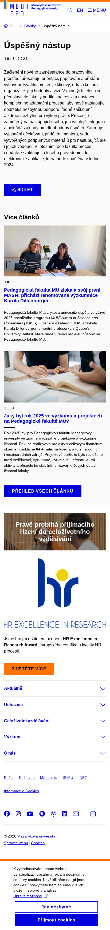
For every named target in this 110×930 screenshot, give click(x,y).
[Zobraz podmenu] (98, 689)
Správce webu (16, 843)
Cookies (38, 843)
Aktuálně (13, 688)
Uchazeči (13, 704)
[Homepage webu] (32, 9)
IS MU (68, 777)
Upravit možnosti (27, 896)
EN (80, 10)
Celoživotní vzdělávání (26, 721)
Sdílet (25, 189)
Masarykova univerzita (36, 836)
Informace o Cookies (21, 791)
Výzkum (12, 737)
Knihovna (27, 777)
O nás (10, 753)
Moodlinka (48, 777)
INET (82, 777)
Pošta (9, 777)
